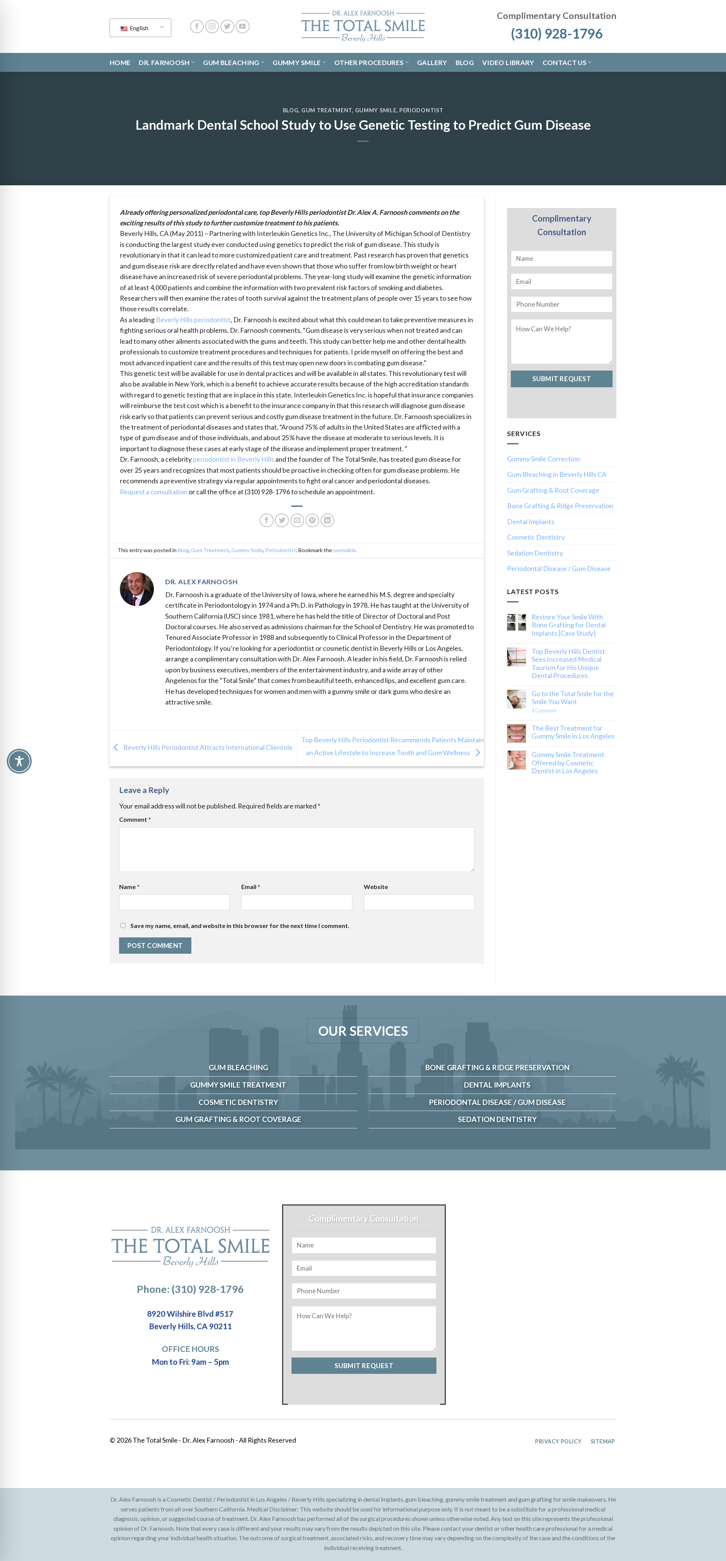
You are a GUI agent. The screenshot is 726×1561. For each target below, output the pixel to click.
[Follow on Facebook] (197, 27)
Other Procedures (369, 62)
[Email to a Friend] (297, 521)
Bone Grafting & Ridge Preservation (560, 505)
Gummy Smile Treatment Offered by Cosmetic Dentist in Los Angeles (568, 763)
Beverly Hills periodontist (193, 319)
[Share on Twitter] (282, 521)
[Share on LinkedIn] (328, 521)
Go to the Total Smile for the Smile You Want (573, 698)
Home (120, 62)
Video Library (508, 62)
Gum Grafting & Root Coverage (553, 490)
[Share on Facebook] (267, 521)
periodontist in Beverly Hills (233, 459)
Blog (465, 62)
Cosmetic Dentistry (536, 537)
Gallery (432, 62)
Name (129, 886)
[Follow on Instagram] (212, 27)
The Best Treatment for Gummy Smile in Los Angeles (573, 732)
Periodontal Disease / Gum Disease (559, 568)
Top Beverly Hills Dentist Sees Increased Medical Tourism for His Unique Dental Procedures (568, 663)
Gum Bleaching (231, 62)
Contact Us (565, 62)
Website (376, 886)
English (138, 27)
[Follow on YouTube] (243, 27)
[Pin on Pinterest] (313, 521)
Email (250, 886)
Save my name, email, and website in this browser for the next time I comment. (239, 925)
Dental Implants (530, 521)
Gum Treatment (326, 110)
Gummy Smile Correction (543, 459)
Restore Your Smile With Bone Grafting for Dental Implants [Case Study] (569, 625)
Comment (135, 819)
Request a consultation (154, 491)
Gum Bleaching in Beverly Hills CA (557, 474)
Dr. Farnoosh (164, 62)
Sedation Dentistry (535, 553)
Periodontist (421, 110)
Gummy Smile (297, 62)
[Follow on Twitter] (227, 27)
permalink (344, 550)
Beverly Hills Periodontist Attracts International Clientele (207, 747)
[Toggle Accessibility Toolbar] (19, 761)
